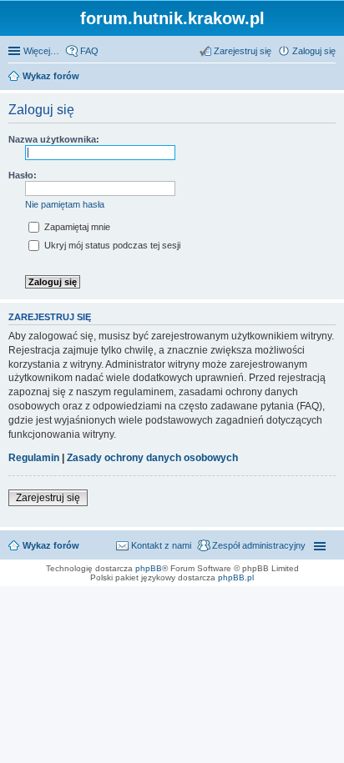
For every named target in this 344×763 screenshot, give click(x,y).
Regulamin (33, 458)
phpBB (148, 568)
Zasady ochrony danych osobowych (152, 458)
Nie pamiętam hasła (64, 204)
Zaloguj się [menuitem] (314, 51)
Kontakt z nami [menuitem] (161, 545)
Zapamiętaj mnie (76, 227)
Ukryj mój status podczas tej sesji (111, 245)
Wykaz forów (51, 545)
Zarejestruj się (48, 498)
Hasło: (22, 175)
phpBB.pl (236, 577)
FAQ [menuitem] (89, 51)
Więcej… (41, 51)
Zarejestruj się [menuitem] (242, 51)
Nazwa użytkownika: (53, 139)
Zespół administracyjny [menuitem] (259, 545)
